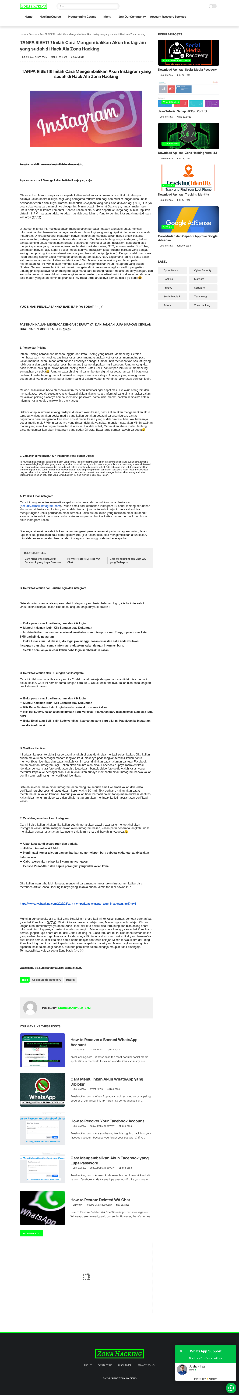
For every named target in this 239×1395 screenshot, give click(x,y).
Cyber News (96, 1049)
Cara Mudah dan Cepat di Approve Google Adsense (187, 238)
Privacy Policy (146, 1365)
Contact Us (105, 1365)
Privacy (168, 287)
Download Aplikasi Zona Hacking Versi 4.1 (187, 153)
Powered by (205, 1379)
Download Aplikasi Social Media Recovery (187, 69)
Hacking (168, 278)
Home (28, 16)
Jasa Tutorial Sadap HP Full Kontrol (182, 111)
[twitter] (195, 23)
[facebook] (189, 23)
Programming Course (82, 16)
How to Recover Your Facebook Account (107, 1121)
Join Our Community (132, 16)
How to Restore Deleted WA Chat (83, 560)
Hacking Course (50, 16)
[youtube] (217, 23)
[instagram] (212, 23)
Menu (107, 16)
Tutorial (33, 34)
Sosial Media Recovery (46, 979)
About (88, 1365)
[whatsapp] (200, 23)
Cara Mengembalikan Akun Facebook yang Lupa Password (43, 560)
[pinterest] (206, 23)
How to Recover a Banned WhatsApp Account (104, 1042)
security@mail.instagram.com (40, 506)
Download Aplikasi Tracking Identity (183, 194)
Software (168, 185)
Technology (201, 296)
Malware (199, 278)
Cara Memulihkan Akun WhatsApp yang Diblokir (107, 1081)
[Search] (116, 6)
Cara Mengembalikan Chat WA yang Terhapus (128, 560)
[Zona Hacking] (33, 8)
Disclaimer (125, 1365)
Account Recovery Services (168, 16)
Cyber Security (202, 270)
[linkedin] (51, 989)
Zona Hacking (171, 102)
